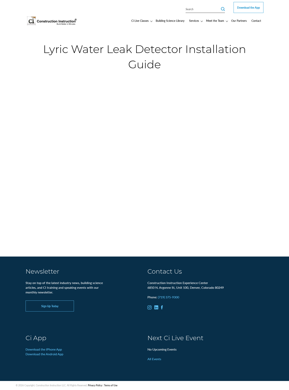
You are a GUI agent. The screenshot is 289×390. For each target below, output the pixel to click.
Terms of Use (110, 385)
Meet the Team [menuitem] (215, 21)
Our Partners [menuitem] (239, 21)
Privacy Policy (95, 385)
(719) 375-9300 (168, 297)
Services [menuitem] (194, 21)
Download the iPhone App (44, 349)
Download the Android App (44, 354)
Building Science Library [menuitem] (170, 21)
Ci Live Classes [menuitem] (140, 21)
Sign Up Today (49, 306)
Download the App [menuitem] (248, 7)
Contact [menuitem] (256, 21)
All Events (154, 359)
